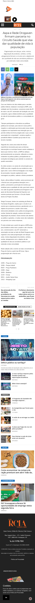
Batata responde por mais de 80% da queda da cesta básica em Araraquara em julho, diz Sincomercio (6, 322)
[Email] (16, 69)
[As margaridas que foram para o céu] (6, 410)
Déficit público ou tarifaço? (13, 362)
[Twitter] (12, 69)
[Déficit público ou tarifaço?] (17, 350)
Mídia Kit (14, 531)
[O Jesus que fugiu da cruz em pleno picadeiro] (6, 429)
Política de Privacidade (17, 559)
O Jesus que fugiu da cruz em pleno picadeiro (22, 428)
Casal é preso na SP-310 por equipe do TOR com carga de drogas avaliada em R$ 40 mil (29, 321)
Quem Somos (7, 531)
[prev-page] (16, 329)
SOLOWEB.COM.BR (24, 544)
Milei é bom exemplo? (19, 383)
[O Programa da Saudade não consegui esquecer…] (6, 401)
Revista (20, 531)
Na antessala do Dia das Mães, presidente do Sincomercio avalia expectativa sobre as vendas (8, 295)
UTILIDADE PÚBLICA (7, 480)
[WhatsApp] (7, 69)
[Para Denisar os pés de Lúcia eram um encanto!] (6, 439)
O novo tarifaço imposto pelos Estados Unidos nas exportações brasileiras (22, 375)
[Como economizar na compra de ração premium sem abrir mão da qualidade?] (17, 459)
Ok (6, 597)
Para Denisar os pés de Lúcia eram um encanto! (21, 437)
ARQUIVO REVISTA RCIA (10, 571)
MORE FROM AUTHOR (24, 306)
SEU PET (4, 447)
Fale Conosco (28, 531)
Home (15, 29)
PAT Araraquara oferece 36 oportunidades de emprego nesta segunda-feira (16, 505)
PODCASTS (5, 394)
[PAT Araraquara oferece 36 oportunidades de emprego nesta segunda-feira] (17, 492)
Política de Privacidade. (17, 592)
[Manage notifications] (30, 598)
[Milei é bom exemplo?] (6, 386)
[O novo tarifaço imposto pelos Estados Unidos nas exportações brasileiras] (6, 376)
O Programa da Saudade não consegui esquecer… (22, 399)
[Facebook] (3, 69)
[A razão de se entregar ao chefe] (6, 420)
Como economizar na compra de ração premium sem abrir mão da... (17, 471)
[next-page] (19, 329)
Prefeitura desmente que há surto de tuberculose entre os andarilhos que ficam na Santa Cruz (26, 294)
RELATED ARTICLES (10, 306)
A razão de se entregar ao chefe (23, 417)
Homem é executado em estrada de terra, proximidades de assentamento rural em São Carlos (16, 322)
